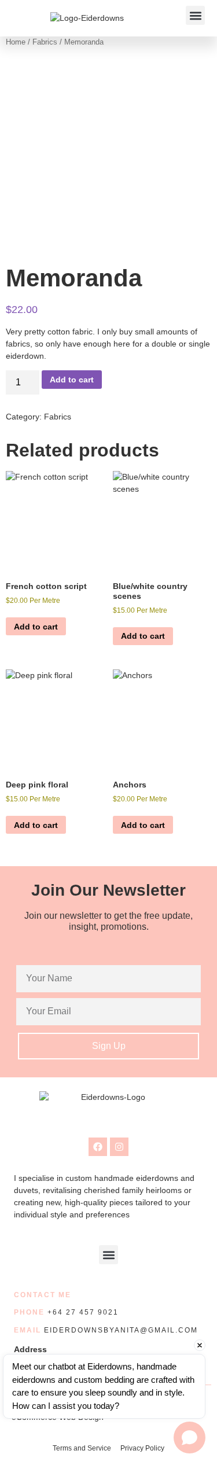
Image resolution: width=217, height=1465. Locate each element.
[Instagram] (119, 1147)
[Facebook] (98, 1147)
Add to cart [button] (36, 626)
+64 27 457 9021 (83, 1312)
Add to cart (72, 379)
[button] (195, 15)
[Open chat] (189, 1437)
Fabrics (44, 42)
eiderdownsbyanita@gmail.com (121, 1330)
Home (15, 42)
